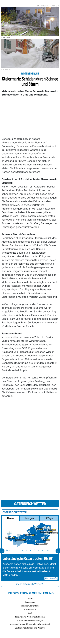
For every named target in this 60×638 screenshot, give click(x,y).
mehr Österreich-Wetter (29, 584)
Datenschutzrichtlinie (30, 606)
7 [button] (34, 550)
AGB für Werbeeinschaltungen (30, 620)
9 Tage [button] (49, 518)
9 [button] (42, 550)
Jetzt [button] (8, 550)
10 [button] (47, 550)
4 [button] (22, 550)
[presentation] (2, 550)
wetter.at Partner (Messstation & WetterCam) (30, 624)
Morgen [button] (29, 518)
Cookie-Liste (30, 609)
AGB (30, 613)
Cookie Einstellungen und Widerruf (30, 628)
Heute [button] (10, 518)
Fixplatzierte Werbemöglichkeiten (30, 617)
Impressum (30, 602)
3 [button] (18, 550)
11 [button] (52, 550)
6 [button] (30, 550)
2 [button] (15, 550)
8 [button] (38, 550)
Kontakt (30, 598)
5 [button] (26, 550)
